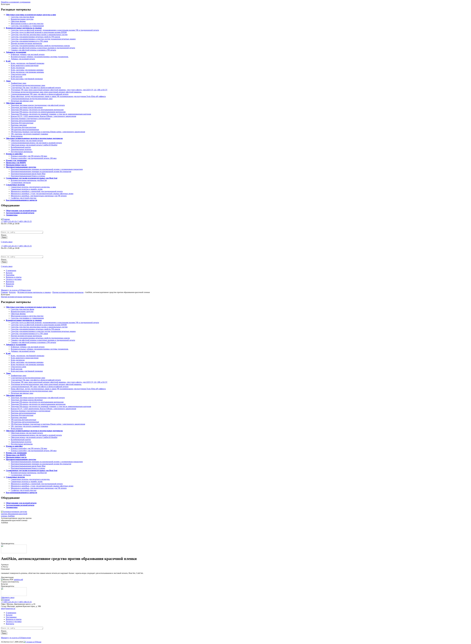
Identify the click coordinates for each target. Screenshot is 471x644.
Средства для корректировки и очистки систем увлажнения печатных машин (43, 39)
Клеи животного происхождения (24, 65)
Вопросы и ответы (13, 277)
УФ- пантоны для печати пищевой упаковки (29, 134)
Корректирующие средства (22, 19)
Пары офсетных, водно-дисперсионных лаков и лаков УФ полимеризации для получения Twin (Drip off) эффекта (58, 96)
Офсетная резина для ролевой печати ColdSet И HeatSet (34, 145)
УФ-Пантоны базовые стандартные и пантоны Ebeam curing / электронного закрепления (48, 132)
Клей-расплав (16, 76)
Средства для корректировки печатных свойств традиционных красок (40, 46)
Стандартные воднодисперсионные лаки (28, 85)
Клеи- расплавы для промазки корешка (27, 70)
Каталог (9, 273)
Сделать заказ (6, 242)
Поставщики (11, 617)
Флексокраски (17, 136)
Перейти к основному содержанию (15, 2)
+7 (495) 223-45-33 (8, 221)
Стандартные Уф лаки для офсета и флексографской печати (36, 87)
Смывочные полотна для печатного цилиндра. (30, 187)
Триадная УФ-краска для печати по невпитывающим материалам (38, 112)
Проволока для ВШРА (16, 163)
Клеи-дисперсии (18, 68)
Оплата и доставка (13, 279)
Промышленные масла (16, 165)
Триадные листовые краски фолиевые (27, 107)
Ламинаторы (12, 215)
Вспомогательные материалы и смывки (24, 28)
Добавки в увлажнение (16, 52)
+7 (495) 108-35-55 (24, 221)
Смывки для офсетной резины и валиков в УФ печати (33, 50)
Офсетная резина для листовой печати (27, 140)
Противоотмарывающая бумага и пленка (28, 176)
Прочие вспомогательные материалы (26, 43)
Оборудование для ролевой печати (21, 211)
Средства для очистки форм (22, 17)
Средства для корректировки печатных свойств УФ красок (35, 37)
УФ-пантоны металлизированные (25, 129)
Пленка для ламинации (16, 160)
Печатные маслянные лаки (22, 101)
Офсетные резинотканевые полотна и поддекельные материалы (34, 138)
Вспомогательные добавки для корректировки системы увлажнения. (39, 57)
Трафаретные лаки (18, 83)
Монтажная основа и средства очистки (27, 23)
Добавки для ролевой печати (23, 59)
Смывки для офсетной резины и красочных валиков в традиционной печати (43, 48)
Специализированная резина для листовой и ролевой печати (36, 143)
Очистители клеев (18, 74)
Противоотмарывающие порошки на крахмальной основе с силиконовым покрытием (47, 169)
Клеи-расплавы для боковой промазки (27, 79)
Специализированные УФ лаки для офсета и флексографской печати (39, 94)
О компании (11, 270)
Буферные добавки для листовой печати (28, 54)
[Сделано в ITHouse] (32, 642)
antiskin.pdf (18, 579)
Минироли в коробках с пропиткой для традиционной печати (37, 191)
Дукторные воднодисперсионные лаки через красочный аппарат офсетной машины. (46, 92)
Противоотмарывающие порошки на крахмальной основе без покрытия (41, 171)
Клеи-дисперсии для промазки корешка (27, 72)
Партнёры (10, 275)
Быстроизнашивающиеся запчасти (21, 200)
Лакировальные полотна (21, 149)
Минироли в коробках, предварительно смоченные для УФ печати (39, 196)
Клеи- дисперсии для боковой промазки (27, 63)
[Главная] (5, 219)
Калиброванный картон (21, 147)
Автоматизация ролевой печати (20, 213)
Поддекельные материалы (22, 152)
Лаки (8, 81)
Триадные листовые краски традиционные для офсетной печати (38, 105)
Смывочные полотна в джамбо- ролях (27, 189)
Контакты (10, 281)
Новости (9, 286)
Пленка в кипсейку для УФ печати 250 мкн (29, 156)
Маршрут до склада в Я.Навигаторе (16, 290)
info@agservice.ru (8, 608)
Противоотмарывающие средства (21, 167)
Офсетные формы (18, 21)
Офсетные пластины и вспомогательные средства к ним (31, 15)
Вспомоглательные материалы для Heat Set (29, 180)
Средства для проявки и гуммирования (27, 26)
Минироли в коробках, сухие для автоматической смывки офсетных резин (42, 194)
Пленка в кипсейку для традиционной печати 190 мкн (34, 158)
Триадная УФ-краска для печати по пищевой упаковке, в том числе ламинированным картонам (51, 114)
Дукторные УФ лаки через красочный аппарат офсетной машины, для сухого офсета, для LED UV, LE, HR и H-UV (59, 90)
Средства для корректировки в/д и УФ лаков (29, 41)
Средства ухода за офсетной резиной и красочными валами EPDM (39, 32)
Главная (4, 292)
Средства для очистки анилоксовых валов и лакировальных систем (39, 34)
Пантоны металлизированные (23, 121)
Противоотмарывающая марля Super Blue (28, 174)
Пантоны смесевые (19, 125)
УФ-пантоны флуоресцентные (23, 127)
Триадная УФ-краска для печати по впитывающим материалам (37, 110)
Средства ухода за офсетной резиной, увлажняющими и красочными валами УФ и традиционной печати (55, 30)
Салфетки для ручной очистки (23, 198)
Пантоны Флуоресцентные (22, 123)
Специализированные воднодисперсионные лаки (31, 99)
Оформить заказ (7, 597)
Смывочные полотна (15, 185)
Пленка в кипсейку (14, 154)
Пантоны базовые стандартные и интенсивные (30, 118)
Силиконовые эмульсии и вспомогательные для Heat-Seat (31, 178)
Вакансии (10, 284)
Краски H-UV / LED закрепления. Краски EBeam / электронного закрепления (43, 116)
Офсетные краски (14, 103)
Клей (8, 61)
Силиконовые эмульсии (21, 182)
